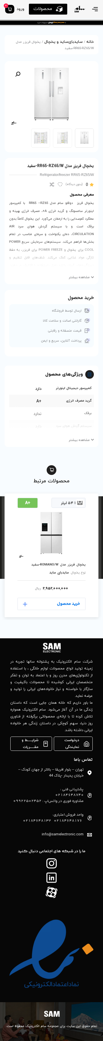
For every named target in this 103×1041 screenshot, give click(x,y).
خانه (90, 42)
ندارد (37, 414)
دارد (38, 389)
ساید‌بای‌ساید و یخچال (63, 42)
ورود (20, 9)
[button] (18, 74)
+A (38, 401)
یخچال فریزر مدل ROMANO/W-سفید (58, 564)
